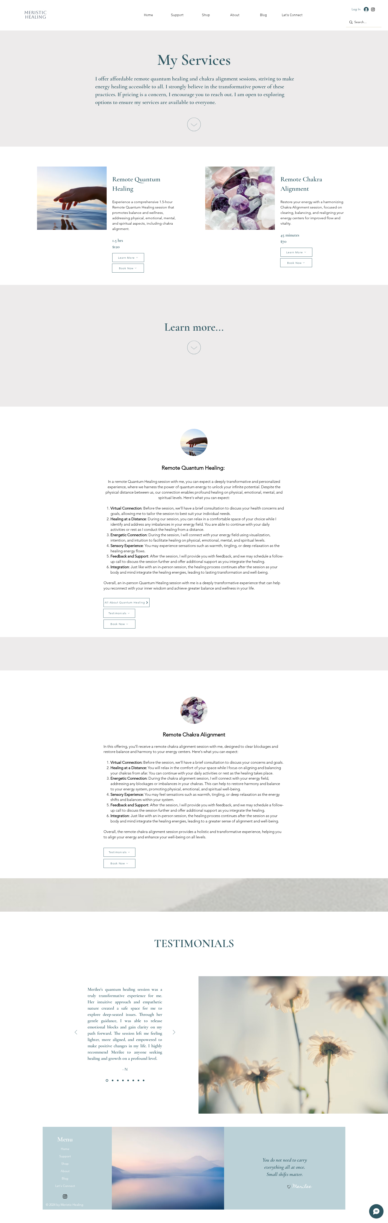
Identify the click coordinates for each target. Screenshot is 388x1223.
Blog (65, 1178)
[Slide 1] (106, 1080)
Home (65, 1149)
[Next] (174, 1032)
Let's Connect (65, 1186)
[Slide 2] (112, 1080)
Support (65, 1156)
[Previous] (76, 1032)
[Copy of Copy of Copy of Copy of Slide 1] (133, 1080)
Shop (65, 1164)
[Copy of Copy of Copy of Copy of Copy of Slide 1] (138, 1080)
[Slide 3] (118, 1080)
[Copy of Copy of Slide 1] (128, 1080)
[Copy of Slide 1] (123, 1080)
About (65, 1171)
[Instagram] (372, 9)
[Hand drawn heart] (289, 1187)
